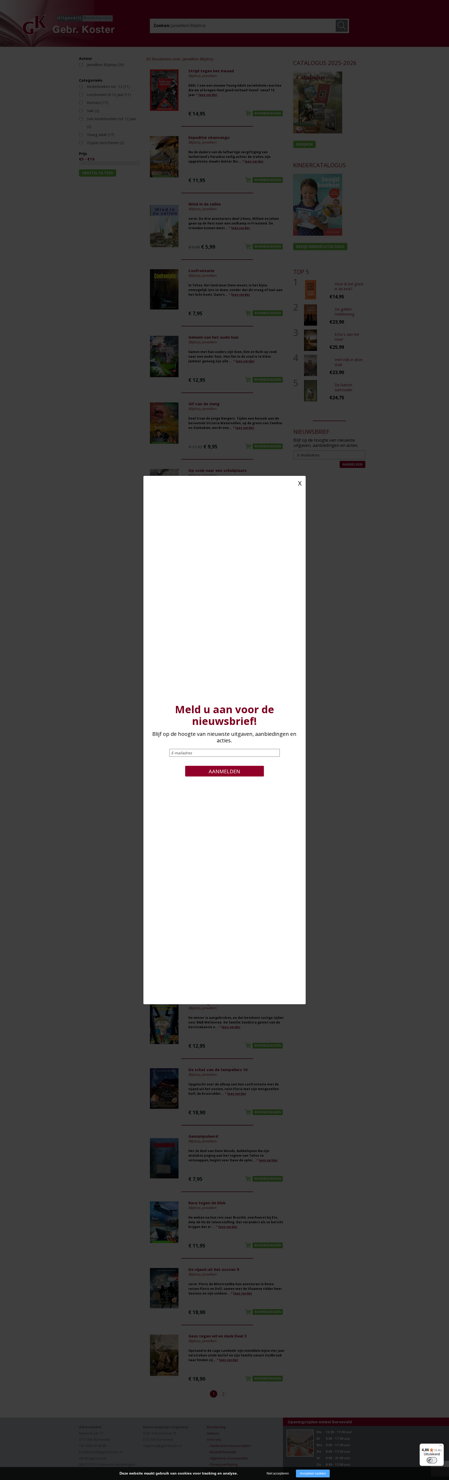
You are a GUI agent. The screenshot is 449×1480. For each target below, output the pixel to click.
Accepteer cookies (313, 1473)
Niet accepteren (278, 1473)
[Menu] (441, 1447)
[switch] (432, 1460)
